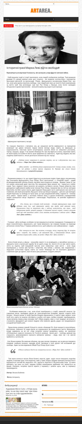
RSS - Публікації (48, 405)
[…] (25, 409)
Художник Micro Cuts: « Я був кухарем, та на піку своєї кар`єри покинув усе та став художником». (22, 391)
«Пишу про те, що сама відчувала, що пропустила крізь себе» (32, 25)
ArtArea (44, 385)
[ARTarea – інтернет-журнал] (41, 12)
